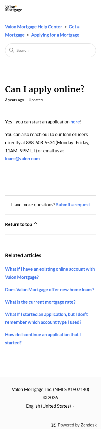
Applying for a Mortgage (55, 34)
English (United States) (49, 405)
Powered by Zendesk (77, 425)
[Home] (13, 8)
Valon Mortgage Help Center (33, 26)
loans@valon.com (22, 158)
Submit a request (73, 204)
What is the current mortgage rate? (40, 301)
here (75, 121)
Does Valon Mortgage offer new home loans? (49, 289)
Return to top (19, 224)
